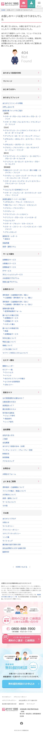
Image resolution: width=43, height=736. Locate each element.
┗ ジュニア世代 (9, 415)
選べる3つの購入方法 (11, 315)
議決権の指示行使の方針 (12, 544)
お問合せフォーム (9, 474)
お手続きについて (9, 494)
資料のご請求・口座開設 (21, 639)
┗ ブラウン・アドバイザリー (14, 208)
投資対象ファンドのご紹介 (13, 110)
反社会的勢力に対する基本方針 (14, 548)
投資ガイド (7, 392)
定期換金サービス (9, 267)
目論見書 (6, 243)
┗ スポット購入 (9, 324)
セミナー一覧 (8, 369)
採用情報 (6, 457)
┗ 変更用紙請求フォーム (12, 311)
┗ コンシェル (8, 372)
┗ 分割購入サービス (10, 321)
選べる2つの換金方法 (11, 328)
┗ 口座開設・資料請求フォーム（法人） (18, 304)
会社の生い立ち (8, 435)
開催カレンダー (8, 366)
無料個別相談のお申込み (21, 683)
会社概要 (6, 442)
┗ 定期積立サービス (10, 318)
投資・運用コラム (9, 246)
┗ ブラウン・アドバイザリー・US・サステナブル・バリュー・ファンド (21, 148)
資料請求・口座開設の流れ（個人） (16, 295)
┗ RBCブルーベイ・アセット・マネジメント (20, 205)
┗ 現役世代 (7, 418)
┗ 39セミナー (8, 384)
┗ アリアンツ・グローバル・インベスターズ (19, 217)
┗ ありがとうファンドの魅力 (14, 378)
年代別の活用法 (8, 413)
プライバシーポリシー (11, 530)
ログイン (31, 9)
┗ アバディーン (9, 211)
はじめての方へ (9, 89)
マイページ (7, 81)
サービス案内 (8, 254)
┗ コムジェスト (9, 220)
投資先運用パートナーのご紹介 (14, 199)
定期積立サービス (9, 259)
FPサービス (7, 271)
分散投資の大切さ (9, 402)
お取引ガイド (8, 289)
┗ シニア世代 (8, 422)
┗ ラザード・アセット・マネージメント (18, 223)
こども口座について (10, 349)
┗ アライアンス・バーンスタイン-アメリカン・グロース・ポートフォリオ (21, 131)
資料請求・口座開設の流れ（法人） (16, 301)
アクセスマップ (8, 461)
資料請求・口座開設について (13, 487)
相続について (8, 345)
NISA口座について (9, 338)
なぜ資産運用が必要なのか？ (13, 398)
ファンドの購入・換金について (14, 491)
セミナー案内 (8, 360)
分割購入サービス (9, 263)
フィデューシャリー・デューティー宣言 (17, 450)
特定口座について (9, 342)
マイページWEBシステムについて (15, 353)
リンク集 (6, 537)
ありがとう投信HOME (12, 73)
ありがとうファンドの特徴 (13, 103)
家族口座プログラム (10, 282)
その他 (5, 505)
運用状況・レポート (10, 236)
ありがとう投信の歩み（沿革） (14, 446)
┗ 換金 (5, 331)
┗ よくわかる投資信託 (11, 381)
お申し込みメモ (8, 107)
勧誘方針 (6, 552)
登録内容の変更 (8, 308)
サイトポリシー (8, 526)
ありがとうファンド (11, 97)
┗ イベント (7, 375)
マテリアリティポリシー (12, 533)
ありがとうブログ (9, 518)
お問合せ (6, 468)
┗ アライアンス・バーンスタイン (15, 214)
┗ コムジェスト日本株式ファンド (15, 189)
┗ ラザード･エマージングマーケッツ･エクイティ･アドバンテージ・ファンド (22, 182)
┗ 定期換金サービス (10, 334)
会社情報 (6, 429)
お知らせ (6, 522)
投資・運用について (10, 498)
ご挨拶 (5, 439)
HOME (3, 10)
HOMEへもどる (21, 567)
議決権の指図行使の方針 (9, 704)
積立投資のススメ (9, 409)
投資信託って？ (8, 405)
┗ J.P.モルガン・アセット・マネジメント (18, 202)
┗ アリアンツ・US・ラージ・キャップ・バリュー (21, 136)
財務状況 (6, 453)
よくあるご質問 (9, 481)
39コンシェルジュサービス (13, 274)
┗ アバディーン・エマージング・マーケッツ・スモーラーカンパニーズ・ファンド (22, 176)
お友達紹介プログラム (11, 278)
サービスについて (9, 502)
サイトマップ (8, 541)
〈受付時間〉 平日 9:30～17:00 (23, 629)
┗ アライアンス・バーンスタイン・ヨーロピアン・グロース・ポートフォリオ (22, 157)
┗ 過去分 (6, 239)
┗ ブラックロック (10, 232)
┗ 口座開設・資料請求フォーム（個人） (18, 297)
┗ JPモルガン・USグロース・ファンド (17, 144)
